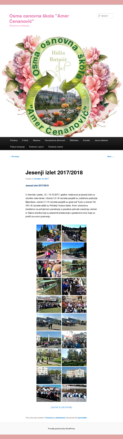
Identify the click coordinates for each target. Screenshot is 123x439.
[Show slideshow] (61, 407)
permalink (82, 417)
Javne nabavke (101, 140)
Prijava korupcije (17, 146)
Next (110, 156)
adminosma (61, 417)
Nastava (36, 140)
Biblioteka (74, 140)
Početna (13, 140)
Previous (14, 156)
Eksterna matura (55, 146)
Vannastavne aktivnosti (55, 140)
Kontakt (86, 140)
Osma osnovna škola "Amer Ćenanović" (39, 18)
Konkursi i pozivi (36, 146)
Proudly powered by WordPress (61, 428)
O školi (25, 140)
